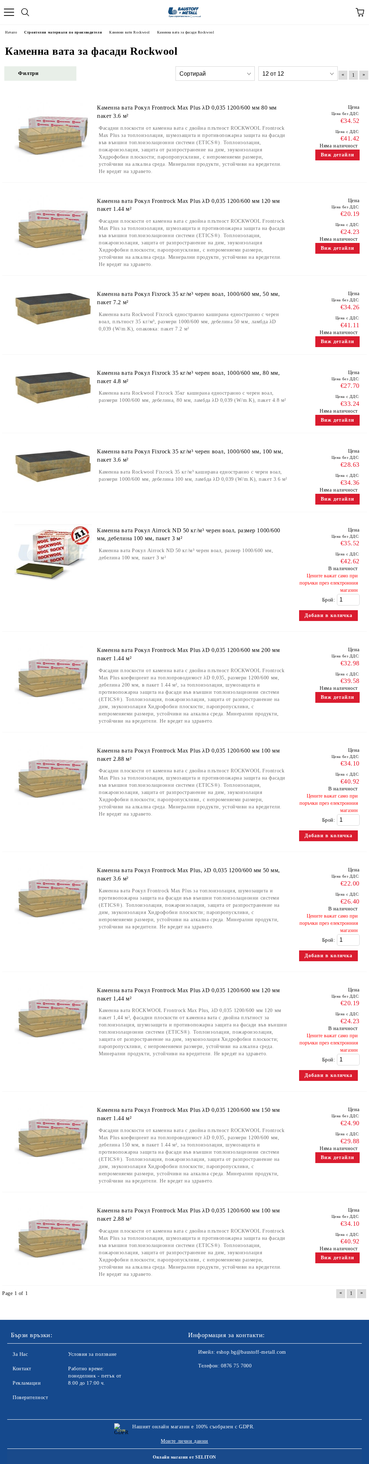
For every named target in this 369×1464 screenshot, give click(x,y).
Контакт (22, 1368)
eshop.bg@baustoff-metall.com (251, 1352)
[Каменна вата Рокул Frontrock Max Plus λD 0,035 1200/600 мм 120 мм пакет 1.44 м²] (53, 264)
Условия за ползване (92, 1354)
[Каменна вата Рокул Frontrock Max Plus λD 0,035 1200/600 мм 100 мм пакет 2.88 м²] (53, 813)
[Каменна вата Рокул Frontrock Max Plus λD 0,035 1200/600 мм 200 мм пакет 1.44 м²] (53, 713)
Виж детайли (337, 155)
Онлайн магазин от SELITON (184, 1457)
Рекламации (27, 1383)
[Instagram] (213, 1380)
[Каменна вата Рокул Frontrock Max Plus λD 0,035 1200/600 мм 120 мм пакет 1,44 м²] (53, 1053)
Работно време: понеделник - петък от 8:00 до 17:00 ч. (94, 1376)
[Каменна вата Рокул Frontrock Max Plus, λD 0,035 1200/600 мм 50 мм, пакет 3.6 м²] (53, 933)
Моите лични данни (184, 1441)
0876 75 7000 (236, 1365)
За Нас (20, 1354)
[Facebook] (197, 1380)
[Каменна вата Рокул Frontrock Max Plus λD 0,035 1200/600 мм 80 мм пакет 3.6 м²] (53, 170)
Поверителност (30, 1397)
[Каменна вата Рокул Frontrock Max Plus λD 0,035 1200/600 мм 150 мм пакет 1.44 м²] (53, 1173)
